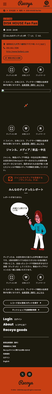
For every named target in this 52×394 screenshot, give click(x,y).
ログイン (12, 319)
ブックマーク (40, 75)
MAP (42, 44)
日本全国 (12, 10)
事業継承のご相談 (9, 346)
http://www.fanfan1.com (17, 51)
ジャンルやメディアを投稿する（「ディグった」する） (28, 178)
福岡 (20, 10)
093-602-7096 (12, 47)
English (6, 361)
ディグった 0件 (11, 75)
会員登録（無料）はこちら (33, 85)
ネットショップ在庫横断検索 (24, 309)
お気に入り (26, 75)
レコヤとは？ (15, 325)
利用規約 (6, 354)
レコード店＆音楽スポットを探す (24, 302)
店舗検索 (46, 6)
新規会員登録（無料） (11, 342)
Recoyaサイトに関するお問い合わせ (16, 350)
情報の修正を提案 (14, 58)
